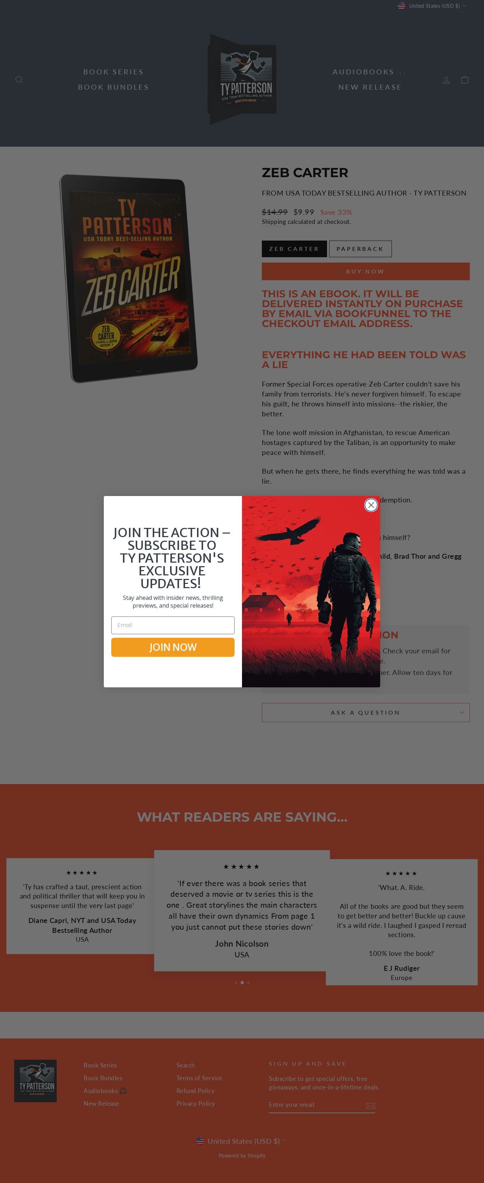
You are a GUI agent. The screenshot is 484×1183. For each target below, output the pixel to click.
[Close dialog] (371, 505)
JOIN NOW (173, 647)
